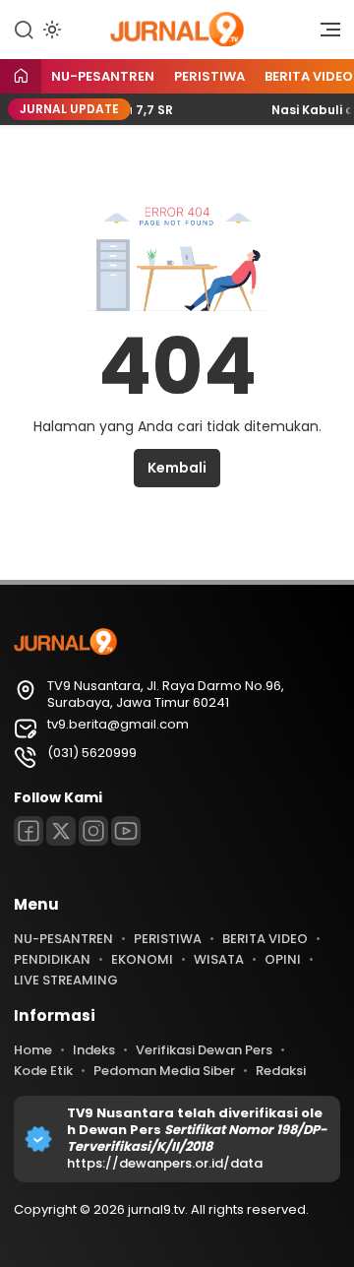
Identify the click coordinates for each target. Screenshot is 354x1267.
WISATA (219, 959)
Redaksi (281, 1070)
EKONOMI (142, 959)
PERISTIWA (209, 76)
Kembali (177, 467)
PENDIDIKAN (52, 959)
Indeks (94, 1050)
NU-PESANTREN (102, 76)
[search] (23, 28)
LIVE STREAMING (66, 980)
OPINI (283, 959)
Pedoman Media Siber (164, 1070)
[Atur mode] (50, 29)
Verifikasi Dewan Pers (204, 1050)
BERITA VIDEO (265, 938)
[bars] (323, 34)
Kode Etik (43, 1070)
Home (33, 1050)
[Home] (20, 77)
